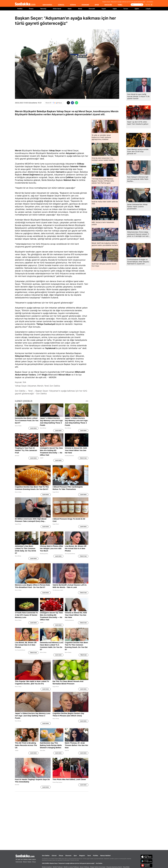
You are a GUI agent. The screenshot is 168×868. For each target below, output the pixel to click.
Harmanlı (60, 172)
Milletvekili (80, 372)
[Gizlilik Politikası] (58, 867)
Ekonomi (68, 855)
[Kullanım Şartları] (47, 867)
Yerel (77, 206)
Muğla (44, 375)
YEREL (120, 5)
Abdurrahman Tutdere (25, 375)
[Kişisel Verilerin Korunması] (97, 867)
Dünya (61, 855)
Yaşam (104, 8)
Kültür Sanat (57, 8)
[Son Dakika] (25, 4)
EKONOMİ (85, 5)
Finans (31, 8)
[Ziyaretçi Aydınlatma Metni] (114, 867)
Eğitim (137, 8)
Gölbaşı (80, 164)
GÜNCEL (61, 5)
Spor (75, 855)
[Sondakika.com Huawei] (146, 865)
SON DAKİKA (47, 5)
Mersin (18, 150)
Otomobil (92, 8)
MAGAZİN (108, 5)
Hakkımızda (19, 862)
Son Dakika (45, 855)
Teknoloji (43, 8)
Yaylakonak (50, 348)
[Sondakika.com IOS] (146, 856)
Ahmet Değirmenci (31, 174)
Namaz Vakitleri (105, 855)
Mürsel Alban (64, 375)
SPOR (97, 5)
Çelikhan (70, 177)
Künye (34, 862)
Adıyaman (70, 153)
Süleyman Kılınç (22, 356)
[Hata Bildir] (126, 867)
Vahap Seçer (55, 150)
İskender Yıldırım (78, 166)
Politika (19, 8)
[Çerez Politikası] (84, 867)
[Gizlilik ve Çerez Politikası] (71, 867)
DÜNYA (73, 5)
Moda (80, 8)
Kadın (70, 8)
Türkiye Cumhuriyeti (45, 324)
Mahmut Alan (70, 180)
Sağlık (115, 8)
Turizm (125, 8)
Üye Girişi (147, 4)
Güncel (54, 855)
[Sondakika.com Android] (146, 861)
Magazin (82, 855)
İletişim (29, 862)
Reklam (25, 862)
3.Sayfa (148, 8)
